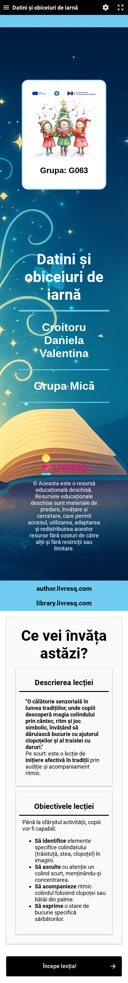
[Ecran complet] (120, 7)
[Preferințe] (105, 7)
